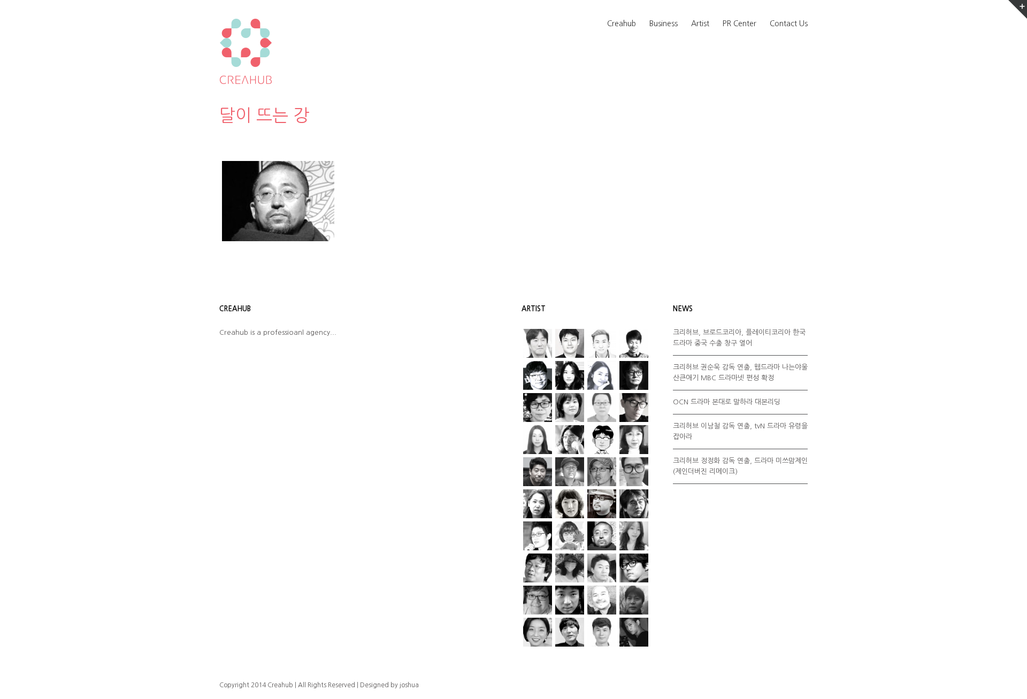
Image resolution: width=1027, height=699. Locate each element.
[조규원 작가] (538, 600)
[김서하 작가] (538, 440)
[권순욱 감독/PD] (634, 632)
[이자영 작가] (570, 504)
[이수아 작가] (538, 504)
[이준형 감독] (602, 504)
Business (663, 23)
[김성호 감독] (570, 440)
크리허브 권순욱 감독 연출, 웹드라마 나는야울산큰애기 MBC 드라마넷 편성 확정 (740, 372)
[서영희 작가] (570, 375)
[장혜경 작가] (570, 568)
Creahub (621, 23)
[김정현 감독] (570, 343)
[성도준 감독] (634, 504)
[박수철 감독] (602, 472)
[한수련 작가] (538, 632)
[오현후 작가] (634, 536)
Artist (700, 23)
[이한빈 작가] (634, 343)
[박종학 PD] (570, 632)
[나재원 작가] (602, 375)
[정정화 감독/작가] (634, 568)
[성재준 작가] (538, 536)
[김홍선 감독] (538, 472)
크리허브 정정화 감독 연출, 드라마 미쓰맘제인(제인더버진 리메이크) (740, 466)
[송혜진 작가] (570, 536)
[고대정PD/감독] (602, 632)
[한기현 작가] (634, 600)
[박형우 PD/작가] (602, 343)
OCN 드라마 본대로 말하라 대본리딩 (726, 401)
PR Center (739, 23)
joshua (409, 685)
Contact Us (789, 23)
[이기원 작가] (538, 568)
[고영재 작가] (538, 407)
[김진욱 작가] (602, 440)
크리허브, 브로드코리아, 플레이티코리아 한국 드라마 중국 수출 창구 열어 (739, 338)
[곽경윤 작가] (634, 407)
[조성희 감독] (570, 600)
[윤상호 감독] (602, 536)
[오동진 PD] (634, 375)
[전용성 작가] (602, 568)
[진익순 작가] (602, 600)
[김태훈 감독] (570, 472)
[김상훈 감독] (538, 375)
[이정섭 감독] (538, 343)
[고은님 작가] (570, 407)
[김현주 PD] (634, 440)
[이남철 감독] (634, 472)
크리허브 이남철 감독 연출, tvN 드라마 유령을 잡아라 (740, 431)
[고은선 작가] (602, 407)
